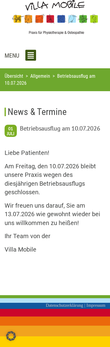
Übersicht (14, 76)
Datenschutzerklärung (64, 305)
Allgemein (40, 76)
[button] (11, 336)
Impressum (95, 305)
